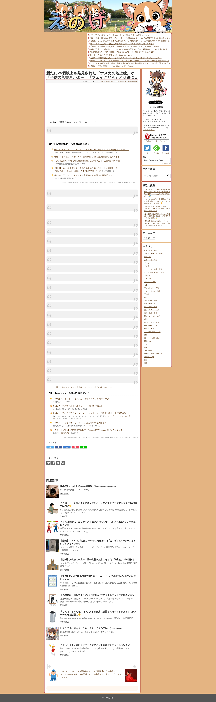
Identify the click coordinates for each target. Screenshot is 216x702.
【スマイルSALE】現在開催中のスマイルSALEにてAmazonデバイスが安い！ (87, 430)
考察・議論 (148, 350)
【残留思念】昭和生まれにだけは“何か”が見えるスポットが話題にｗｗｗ (97, 595)
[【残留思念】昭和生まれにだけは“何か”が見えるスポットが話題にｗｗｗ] (52, 600)
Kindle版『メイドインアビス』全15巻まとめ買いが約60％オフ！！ (83, 399)
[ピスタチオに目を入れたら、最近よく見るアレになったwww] (52, 633)
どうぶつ (147, 279)
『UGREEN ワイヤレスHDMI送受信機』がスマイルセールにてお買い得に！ (88, 161)
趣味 (146, 360)
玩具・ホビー (149, 341)
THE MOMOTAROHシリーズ (90, 171)
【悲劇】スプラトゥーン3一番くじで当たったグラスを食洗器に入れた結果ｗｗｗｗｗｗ (157, 209)
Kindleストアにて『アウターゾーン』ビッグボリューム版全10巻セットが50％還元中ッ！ (93, 413)
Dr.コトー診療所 (72, 171)
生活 (146, 344)
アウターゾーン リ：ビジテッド (117, 416)
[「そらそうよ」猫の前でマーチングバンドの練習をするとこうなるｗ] (52, 650)
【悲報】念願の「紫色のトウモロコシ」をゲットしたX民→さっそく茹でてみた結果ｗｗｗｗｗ (157, 223)
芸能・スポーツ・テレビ (153, 354)
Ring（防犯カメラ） (64, 433)
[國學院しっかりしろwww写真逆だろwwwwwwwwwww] (52, 491)
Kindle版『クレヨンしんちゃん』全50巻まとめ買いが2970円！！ (83, 175)
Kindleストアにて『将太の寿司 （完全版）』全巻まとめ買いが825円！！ (87, 157)
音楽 (146, 363)
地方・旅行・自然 (150, 304)
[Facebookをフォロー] (53, 463)
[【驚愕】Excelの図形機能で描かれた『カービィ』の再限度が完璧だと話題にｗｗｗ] (52, 581)
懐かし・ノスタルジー (152, 322)
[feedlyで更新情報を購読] (58, 463)
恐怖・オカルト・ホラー (153, 316)
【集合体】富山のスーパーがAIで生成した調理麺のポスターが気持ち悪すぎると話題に (157, 216)
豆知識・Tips (149, 357)
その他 (146, 266)
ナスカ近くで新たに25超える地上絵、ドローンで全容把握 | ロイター (81, 387)
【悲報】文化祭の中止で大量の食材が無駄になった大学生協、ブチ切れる (97, 559)
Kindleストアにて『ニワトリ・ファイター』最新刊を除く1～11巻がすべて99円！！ (91, 150)
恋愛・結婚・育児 (150, 313)
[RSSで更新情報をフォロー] (63, 463)
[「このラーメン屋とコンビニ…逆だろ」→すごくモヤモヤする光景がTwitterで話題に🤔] (52, 508)
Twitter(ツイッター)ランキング (156, 141)
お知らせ (147, 257)
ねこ (146, 285)
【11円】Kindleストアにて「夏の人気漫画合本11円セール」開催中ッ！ (86, 168)
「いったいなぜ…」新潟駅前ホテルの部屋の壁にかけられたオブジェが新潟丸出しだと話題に (157, 201)
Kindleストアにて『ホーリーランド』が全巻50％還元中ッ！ (80, 423)
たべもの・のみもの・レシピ (154, 272)
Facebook (165, 153)
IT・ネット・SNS (150, 250)
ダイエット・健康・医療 (153, 269)
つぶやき (147, 275)
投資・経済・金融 (150, 325)
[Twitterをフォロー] (48, 463)
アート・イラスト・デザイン (154, 254)
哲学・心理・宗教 (150, 300)
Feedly (156, 153)
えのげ (110, 698)
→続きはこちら (148, 130)
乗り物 (146, 294)
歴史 (146, 335)
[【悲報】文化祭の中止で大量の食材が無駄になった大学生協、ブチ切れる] (52, 564)
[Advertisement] (65, 50)
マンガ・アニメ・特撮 (152, 291)
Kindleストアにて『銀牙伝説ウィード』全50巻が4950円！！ (80, 406)
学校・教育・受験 (150, 307)
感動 (146, 319)
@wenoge (157, 100)
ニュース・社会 (100, 81)
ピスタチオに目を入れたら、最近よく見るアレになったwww (91, 628)
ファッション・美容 (151, 288)
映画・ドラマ (149, 329)
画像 (135, 81)
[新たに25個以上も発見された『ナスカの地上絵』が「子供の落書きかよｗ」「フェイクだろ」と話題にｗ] (67, 447)
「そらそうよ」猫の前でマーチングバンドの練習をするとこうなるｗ (95, 645)
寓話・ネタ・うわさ (112, 81)
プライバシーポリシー (166, 163)
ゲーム (146, 263)
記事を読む (64, 494)
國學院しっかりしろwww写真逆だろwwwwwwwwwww (88, 486)
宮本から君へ (59, 171)
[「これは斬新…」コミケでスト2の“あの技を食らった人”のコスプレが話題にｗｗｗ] (52, 527)
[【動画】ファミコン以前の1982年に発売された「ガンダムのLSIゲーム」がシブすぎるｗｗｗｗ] (52, 545)
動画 (146, 297)
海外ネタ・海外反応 (127, 81)
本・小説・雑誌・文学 (152, 332)
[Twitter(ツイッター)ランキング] (156, 139)
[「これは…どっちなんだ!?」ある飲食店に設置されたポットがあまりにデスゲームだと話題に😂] (52, 616)
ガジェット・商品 (150, 260)
